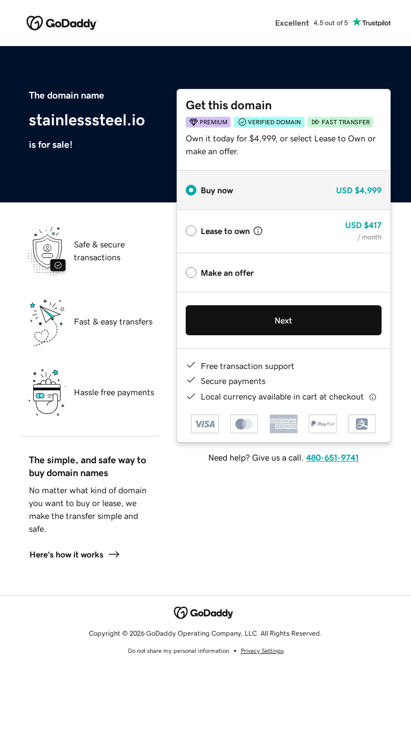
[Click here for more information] (372, 396)
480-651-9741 (332, 457)
